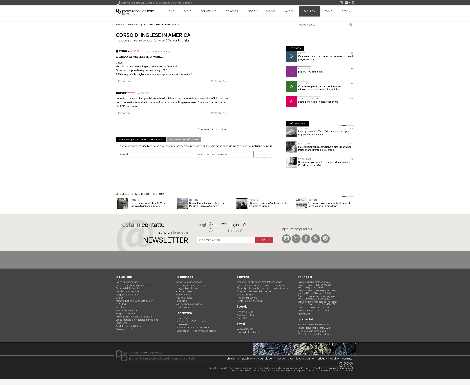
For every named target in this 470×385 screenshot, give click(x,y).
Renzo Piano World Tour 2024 (314, 327)
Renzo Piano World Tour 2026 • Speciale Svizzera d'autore (147, 204)
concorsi (232, 11)
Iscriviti (264, 240)
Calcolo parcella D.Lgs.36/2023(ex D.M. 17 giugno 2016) (315, 286)
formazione (208, 11)
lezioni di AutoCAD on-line (190, 321)
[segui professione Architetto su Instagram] (296, 238)
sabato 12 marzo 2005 (157, 40)
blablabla (181, 300)
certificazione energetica (189, 304)
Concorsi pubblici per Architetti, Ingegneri (259, 282)
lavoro (289, 11)
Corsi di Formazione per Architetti (134, 285)
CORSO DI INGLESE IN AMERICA (140, 56)
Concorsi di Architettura (129, 288)
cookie (334, 358)
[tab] (340, 125)
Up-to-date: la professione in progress (137, 319)
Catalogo (121, 307)
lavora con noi (305, 358)
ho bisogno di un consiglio (191, 285)
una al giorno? (230, 224)
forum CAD (182, 318)
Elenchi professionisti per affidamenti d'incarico (263, 288)
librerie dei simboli (186, 324)
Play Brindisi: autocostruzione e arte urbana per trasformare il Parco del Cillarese (324, 148)
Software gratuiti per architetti (192, 327)
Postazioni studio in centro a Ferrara (318, 101)
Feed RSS (242, 318)
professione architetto (135, 11)
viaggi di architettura (187, 288)
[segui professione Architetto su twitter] (315, 238)
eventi (187, 11)
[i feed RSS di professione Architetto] (286, 238)
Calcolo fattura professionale (314, 282)
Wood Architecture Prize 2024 (314, 334)
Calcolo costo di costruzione (313, 307)
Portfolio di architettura (249, 300)
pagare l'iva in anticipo (310, 71)
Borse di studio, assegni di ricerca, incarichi (260, 285)
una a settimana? (228, 230)
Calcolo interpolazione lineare (314, 310)
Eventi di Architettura (127, 282)
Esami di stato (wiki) (248, 332)
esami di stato (184, 297)
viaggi (270, 11)
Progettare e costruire (127, 313)
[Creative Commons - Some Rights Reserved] (235, 364)
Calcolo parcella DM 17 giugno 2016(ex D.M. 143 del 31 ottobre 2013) (317, 292)
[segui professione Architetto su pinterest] (325, 238)
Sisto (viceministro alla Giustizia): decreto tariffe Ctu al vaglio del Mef (156, 2)
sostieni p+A (285, 358)
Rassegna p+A (124, 329)
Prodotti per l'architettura (129, 326)
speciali (346, 11)
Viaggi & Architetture (127, 294)
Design (120, 297)
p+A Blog (121, 304)
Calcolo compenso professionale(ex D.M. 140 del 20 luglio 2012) (316, 297)
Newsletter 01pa (245, 315)
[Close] (2, 383)
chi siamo (233, 358)
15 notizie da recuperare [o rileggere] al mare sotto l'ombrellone (329, 204)
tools (328, 11)
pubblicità (248, 358)
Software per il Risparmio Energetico (196, 330)
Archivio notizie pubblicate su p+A (134, 300)
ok (263, 154)
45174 (166, 51)
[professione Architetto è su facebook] (305, 238)
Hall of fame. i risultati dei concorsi (134, 316)
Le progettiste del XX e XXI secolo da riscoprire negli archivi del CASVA (324, 133)
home (170, 11)
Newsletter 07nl (245, 311)
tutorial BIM (304, 313)
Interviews (121, 322)
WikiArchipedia (245, 328)
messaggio (123, 40)
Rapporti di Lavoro (247, 297)
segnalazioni (266, 358)
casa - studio (183, 294)
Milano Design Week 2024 (312, 331)
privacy (322, 358)
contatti (347, 358)
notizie (252, 11)
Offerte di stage (245, 294)
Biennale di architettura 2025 (313, 324)
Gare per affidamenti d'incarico (254, 291)
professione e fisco (186, 307)
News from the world (127, 310)
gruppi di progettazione (189, 282)
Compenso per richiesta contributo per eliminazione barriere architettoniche (319, 88)
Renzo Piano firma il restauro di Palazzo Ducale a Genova (206, 204)
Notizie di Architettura (127, 291)
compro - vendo (185, 291)
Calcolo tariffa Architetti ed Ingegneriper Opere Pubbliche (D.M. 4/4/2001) (317, 303)
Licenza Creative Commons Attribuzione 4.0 (329, 368)
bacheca (129, 14)
